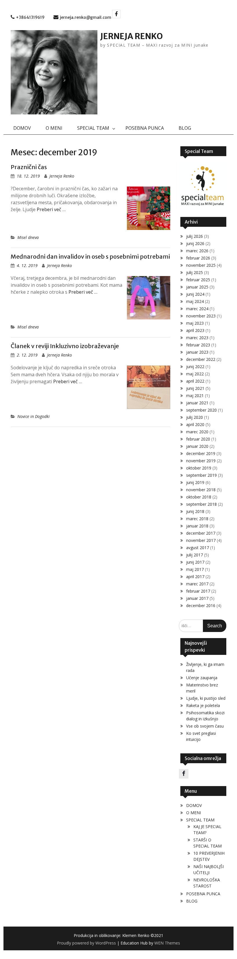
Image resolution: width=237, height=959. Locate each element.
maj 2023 (195, 323)
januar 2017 (197, 598)
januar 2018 (197, 526)
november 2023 (201, 316)
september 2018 (201, 504)
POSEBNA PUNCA (144, 128)
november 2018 (201, 489)
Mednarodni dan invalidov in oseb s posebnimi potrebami (90, 256)
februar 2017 (198, 591)
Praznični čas (29, 167)
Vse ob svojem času (205, 726)
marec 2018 (197, 518)
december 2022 (200, 359)
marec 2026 (197, 250)
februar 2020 (198, 439)
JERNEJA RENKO (131, 36)
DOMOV (22, 128)
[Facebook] (116, 14)
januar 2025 (197, 287)
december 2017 (200, 533)
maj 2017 (195, 569)
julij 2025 (194, 272)
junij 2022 (195, 366)
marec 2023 (197, 337)
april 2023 (195, 330)
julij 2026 (194, 236)
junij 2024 (195, 294)
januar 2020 (197, 446)
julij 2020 (194, 417)
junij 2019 (195, 482)
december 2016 (200, 605)
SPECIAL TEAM (93, 128)
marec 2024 (197, 308)
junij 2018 (195, 511)
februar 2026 (198, 258)
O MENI (54, 128)
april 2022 (195, 381)
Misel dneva (28, 237)
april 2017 (195, 576)
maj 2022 (195, 374)
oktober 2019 (198, 468)
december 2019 (200, 453)
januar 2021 (197, 402)
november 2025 (201, 265)
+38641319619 (30, 17)
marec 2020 (197, 431)
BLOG (185, 128)
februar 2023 (198, 345)
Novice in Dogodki (33, 416)
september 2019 (201, 475)
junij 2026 (195, 243)
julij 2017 (194, 555)
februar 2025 (198, 279)
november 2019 (201, 460)
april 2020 (195, 424)
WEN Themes (167, 943)
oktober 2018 (198, 497)
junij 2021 (195, 388)
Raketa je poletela (203, 705)
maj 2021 (195, 395)
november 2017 (201, 540)
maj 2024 (195, 301)
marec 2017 (197, 584)
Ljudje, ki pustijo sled (205, 698)
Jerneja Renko (61, 176)
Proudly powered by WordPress (86, 943)
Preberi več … (51, 209)
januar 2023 (197, 352)
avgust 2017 (197, 547)
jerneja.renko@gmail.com (85, 17)
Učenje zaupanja (201, 677)
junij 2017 (195, 562)
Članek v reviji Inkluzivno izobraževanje (65, 346)
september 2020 (201, 410)
